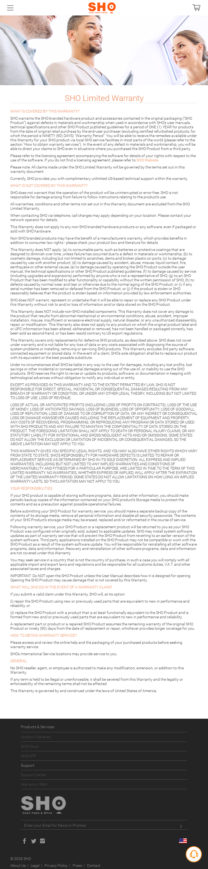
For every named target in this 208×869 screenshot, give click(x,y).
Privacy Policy (56, 865)
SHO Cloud (30, 746)
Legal (35, 865)
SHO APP (28, 756)
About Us (18, 865)
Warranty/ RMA (34, 784)
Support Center (33, 775)
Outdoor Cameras (36, 737)
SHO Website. (147, 160)
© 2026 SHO (20, 859)
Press (77, 865)
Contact (93, 865)
